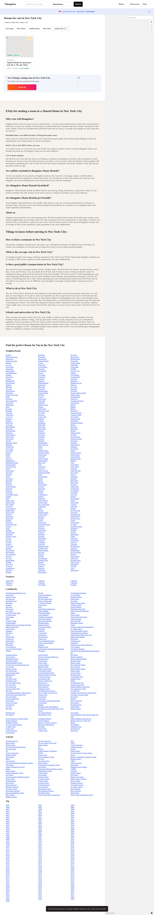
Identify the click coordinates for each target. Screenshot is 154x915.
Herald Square (42, 455)
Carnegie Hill (10, 447)
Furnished (73, 585)
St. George (9, 566)
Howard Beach (75, 498)
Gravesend (41, 379)
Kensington (74, 381)
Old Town (9, 556)
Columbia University (12, 741)
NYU (72, 741)
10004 (7, 807)
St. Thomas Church (76, 629)
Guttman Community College (14, 773)
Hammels (41, 496)
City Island (41, 413)
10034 (72, 825)
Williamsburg (10, 405)
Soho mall (9, 677)
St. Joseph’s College (76, 787)
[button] (150, 4)
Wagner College (10, 771)
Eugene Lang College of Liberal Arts (49, 795)
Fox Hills (8, 542)
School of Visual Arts (12, 753)
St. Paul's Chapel (11, 615)
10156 (40, 865)
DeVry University (76, 791)
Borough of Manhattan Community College (83, 757)
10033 (40, 825)
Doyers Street (42, 729)
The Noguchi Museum (44, 713)
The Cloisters (74, 713)
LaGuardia (74, 771)
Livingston (74, 548)
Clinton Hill (41, 365)
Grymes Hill (9, 546)
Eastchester (9, 419)
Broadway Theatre (11, 669)
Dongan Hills (42, 538)
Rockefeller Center (11, 601)
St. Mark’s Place (11, 727)
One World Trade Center (13, 613)
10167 (72, 871)
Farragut (40, 373)
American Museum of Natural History (17, 719)
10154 (72, 863)
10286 (7, 901)
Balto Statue (9, 645)
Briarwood (9, 485)
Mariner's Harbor (43, 550)
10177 (7, 879)
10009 (72, 809)
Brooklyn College (11, 755)
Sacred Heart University (13, 791)
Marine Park (41, 385)
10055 (40, 833)
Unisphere (41, 645)
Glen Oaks (74, 494)
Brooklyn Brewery (76, 705)
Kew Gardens (10, 504)
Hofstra (8, 769)
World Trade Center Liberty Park (16, 695)
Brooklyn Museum (43, 721)
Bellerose (8, 483)
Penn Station (9, 643)
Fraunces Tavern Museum (45, 643)
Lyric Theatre (10, 667)
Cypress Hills (74, 367)
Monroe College (43, 745)
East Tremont (75, 417)
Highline (73, 699)
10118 (7, 851)
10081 (40, 837)
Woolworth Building (44, 613)
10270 (40, 891)
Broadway (9, 605)
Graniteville (41, 542)
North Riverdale (10, 431)
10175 (40, 877)
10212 (40, 883)
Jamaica (73, 500)
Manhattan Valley (76, 459)
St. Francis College (43, 779)
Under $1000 (10, 581)
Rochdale (41, 518)
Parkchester (9, 433)
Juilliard (40, 749)
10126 (72, 855)
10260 (72, 887)
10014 (40, 813)
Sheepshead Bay (75, 397)
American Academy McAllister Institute (17, 777)
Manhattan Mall (10, 675)
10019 (72, 815)
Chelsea (40, 447)
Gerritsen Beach (75, 377)
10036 (40, 827)
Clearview (41, 487)
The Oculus (74, 601)
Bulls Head (41, 534)
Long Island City (11, 508)
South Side (9, 399)
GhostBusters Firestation (45, 617)
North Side (41, 389)
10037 (72, 827)
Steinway (8, 526)
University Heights (76, 439)
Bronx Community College (46, 757)
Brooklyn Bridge (43, 597)
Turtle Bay (74, 469)
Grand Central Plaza (44, 677)
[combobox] (36, 4)
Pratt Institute (10, 757)
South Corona (42, 522)
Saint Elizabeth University (46, 791)
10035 (7, 827)
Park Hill (41, 556)
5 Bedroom (41, 583)
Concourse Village (76, 415)
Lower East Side (43, 459)
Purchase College (43, 777)
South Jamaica (75, 522)
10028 (72, 821)
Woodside (9, 530)
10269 (7, 891)
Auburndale (74, 477)
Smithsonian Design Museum (79, 633)
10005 (40, 807)
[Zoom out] (151, 25)
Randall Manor (10, 560)
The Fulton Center (11, 679)
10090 (7, 839)
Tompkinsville (10, 568)
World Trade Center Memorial (80, 611)
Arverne (73, 475)
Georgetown (41, 377)
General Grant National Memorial (48, 657)
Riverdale (73, 435)
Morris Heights (10, 427)
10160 (72, 867)
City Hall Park (75, 691)
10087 (72, 837)
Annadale (73, 530)
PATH (7, 619)
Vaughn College (42, 773)
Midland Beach (75, 550)
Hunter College (42, 755)
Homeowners (134, 4)
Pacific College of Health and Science (82, 795)
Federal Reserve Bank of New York (81, 635)
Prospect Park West (11, 731)
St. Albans (74, 524)
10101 (40, 839)
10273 (40, 893)
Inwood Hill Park (43, 687)
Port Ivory (9, 558)
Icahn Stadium (75, 707)
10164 (72, 869)
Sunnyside (41, 526)
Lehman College (43, 781)
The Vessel (9, 607)
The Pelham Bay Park (77, 683)
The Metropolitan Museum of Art (16, 593)
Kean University (75, 789)
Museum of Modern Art (45, 681)
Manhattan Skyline (76, 597)
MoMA (73, 681)
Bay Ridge (74, 355)
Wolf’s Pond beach (76, 701)
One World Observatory (45, 599)
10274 (72, 893)
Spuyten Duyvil (75, 437)
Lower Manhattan (43, 615)
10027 (40, 821)
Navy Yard (74, 387)
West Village (74, 473)
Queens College (75, 751)
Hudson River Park (43, 685)
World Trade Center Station (79, 617)
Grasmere (8, 544)
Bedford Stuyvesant (11, 357)
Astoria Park (42, 699)
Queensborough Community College (49, 765)
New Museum (10, 715)
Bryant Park (74, 697)
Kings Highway (10, 383)
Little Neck (74, 506)
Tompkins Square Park (77, 685)
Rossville (40, 562)
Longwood (9, 425)
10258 (7, 887)
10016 (72, 813)
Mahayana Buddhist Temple (14, 663)
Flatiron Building (43, 611)
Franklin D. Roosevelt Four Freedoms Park (83, 693)
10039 (40, 829)
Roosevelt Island (11, 465)
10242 (7, 885)
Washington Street (76, 727)
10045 (7, 833)
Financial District (43, 451)
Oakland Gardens (43, 512)
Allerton (40, 407)
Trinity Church (75, 615)
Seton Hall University (77, 785)
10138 (7, 861)
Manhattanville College (45, 771)
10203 (72, 881)
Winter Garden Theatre (45, 669)
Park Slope (74, 391)
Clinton (40, 449)
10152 (7, 863)
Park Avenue (74, 639)
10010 (7, 811)
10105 (72, 841)
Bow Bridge (74, 655)
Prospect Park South (12, 395)
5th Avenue (41, 727)
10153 (40, 863)
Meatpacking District (77, 623)
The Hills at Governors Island (79, 695)
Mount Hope (74, 429)
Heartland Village (43, 546)
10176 (72, 877)
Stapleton (41, 566)
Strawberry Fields (11, 621)
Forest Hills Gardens (12, 494)
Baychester (9, 409)
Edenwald (41, 419)
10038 (7, 829)
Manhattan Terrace (76, 383)
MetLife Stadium (76, 709)
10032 (7, 825)
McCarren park (42, 683)
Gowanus (8, 379)
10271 (72, 891)
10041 (7, 831)
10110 (40, 845)
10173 (72, 875)
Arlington (41, 532)
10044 (72, 831)
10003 (72, 805)
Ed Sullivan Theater (12, 661)
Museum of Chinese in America (47, 723)
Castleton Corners (11, 536)
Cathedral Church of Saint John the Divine (18, 625)
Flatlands (8, 375)
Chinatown (74, 447)
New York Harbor (11, 697)
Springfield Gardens (44, 524)
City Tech (41, 759)
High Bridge (74, 421)
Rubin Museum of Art (44, 715)
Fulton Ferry (9, 377)
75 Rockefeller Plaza (77, 677)
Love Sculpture (75, 647)
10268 (72, 889)
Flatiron (73, 451)
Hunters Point (10, 500)
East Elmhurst (75, 489)
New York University (44, 741)
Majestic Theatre (75, 663)
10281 (7, 899)
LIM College (9, 765)
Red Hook (41, 395)
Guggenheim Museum (44, 719)
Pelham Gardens (75, 433)
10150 (40, 861)
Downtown (41, 369)
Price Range (9, 28)
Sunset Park (41, 401)
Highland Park (10, 381)
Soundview (41, 437)
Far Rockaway (75, 491)
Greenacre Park (42, 695)
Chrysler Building (76, 607)
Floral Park (9, 492)
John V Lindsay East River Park (47, 693)
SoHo (39, 465)
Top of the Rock (75, 595)
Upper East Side (43, 471)
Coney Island (10, 367)
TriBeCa (8, 651)
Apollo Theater (42, 663)
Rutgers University (11, 785)
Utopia (8, 528)
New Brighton (10, 552)
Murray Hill (41, 463)
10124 (7, 855)
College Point (75, 487)
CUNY (73, 743)
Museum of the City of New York (81, 721)
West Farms (74, 441)
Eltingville (41, 540)
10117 (72, 849)
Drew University (43, 787)
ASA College (74, 775)
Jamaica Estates (42, 502)
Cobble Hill (74, 365)
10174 (7, 877)
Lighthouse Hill (42, 548)
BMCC (8, 759)
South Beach (74, 564)
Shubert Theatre (75, 671)
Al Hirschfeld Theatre (44, 671)
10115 (7, 849)
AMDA (73, 761)
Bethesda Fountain (43, 625)
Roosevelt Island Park (12, 699)
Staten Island (42, 530)
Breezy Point (74, 483)
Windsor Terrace (43, 405)
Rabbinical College (11, 797)
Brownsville (74, 361)
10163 (40, 869)
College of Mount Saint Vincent (15, 767)
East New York (75, 371)
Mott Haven (9, 429)
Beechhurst (9, 481)
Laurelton (73, 504)
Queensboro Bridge (11, 655)
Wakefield (41, 441)
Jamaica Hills (74, 502)
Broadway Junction (11, 361)
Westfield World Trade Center (47, 675)
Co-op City (9, 417)
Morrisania (74, 427)
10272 (7, 893)
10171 (7, 875)
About (145, 4)
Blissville (41, 483)
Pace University (10, 761)
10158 (7, 867)
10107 (40, 843)
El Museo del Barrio (12, 723)
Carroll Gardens (75, 363)
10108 (72, 843)
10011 (40, 811)
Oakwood (41, 554)
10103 (7, 841)
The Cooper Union (43, 761)
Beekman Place (75, 445)
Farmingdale (74, 765)
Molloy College (42, 763)
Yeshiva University (76, 763)
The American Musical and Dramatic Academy (19, 763)
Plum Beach (9, 393)
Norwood (41, 431)
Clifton (73, 536)
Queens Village (42, 514)
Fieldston (8, 421)
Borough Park (42, 359)
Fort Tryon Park (11, 685)
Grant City (74, 542)
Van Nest (8, 441)
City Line (8, 365)
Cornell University (43, 783)
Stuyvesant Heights (11, 401)
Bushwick (9, 363)
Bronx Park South (43, 411)
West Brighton (75, 403)
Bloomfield (9, 534)
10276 (40, 895)
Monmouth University (12, 787)
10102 (72, 839)
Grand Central (75, 599)
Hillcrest (73, 496)
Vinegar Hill (9, 403)
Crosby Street (10, 729)
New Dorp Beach (76, 552)
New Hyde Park (75, 510)
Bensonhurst (41, 357)
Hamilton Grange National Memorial (82, 645)
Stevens (73, 755)
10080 (7, 837)
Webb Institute (75, 793)
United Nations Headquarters (46, 609)
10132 (40, 859)
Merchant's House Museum (46, 725)
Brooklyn (8, 355)
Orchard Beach (42, 703)
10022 (72, 817)
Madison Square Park (12, 627)
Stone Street (74, 731)
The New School (11, 749)
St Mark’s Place (42, 731)
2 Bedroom (41, 581)
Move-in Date (21, 28)
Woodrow (9, 572)
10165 (7, 871)
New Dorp (41, 552)
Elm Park (8, 540)
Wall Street (9, 473)
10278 (7, 897)
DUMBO (73, 369)
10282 (40, 899)
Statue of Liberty (11, 597)
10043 (40, 831)
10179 (72, 879)
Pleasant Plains (75, 556)
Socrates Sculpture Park (13, 689)
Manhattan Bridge (43, 623)
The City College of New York (47, 743)
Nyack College (10, 779)
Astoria (8, 477)
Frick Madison (75, 725)
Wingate (73, 405)
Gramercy (9, 453)
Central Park (9, 595)
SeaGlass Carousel (76, 619)
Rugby (8, 397)
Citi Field (8, 707)
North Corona (10, 512)
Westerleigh (41, 570)
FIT (7, 751)
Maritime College (76, 759)
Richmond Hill (75, 516)
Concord (8, 538)
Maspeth (73, 508)
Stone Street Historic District (79, 631)
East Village (9, 451)
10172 (40, 875)
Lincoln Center (10, 629)
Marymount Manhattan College (15, 793)
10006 (72, 807)
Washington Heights (44, 473)
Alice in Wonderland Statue (46, 641)
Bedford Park (42, 409)
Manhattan (9, 445)
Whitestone (41, 528)
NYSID (40, 753)
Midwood (73, 385)
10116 (40, 849)
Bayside (40, 479)
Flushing (40, 492)
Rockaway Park (75, 518)
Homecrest (41, 381)
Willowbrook (74, 570)
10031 (72, 823)
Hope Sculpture (42, 661)
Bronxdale (9, 411)
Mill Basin (9, 387)
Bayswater (74, 479)
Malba (40, 508)
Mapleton (8, 385)
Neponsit (40, 510)
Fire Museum (42, 635)
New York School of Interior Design (81, 753)
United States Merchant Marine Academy (50, 769)
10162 (7, 869)
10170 (72, 873)
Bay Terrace (9, 479)
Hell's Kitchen (42, 572)
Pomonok (8, 514)
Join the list (22, 87)
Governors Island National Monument (82, 627)
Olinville (73, 431)
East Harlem (74, 449)
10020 (7, 817)
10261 (7, 889)
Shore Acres (9, 564)
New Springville (11, 554)
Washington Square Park (78, 609)
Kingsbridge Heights (77, 423)
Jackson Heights (43, 500)
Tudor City (41, 469)
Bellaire (40, 481)
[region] (128, 48)
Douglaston (9, 489)
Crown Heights (42, 367)
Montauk (40, 705)
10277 (72, 895)
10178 (40, 879)
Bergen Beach (75, 357)
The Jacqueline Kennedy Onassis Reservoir (18, 693)
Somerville (9, 522)
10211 (7, 883)
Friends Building (11, 623)
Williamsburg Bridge (12, 659)
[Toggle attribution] (151, 913)
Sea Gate (40, 397)
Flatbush (73, 373)
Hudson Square (75, 455)
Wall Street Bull (43, 637)
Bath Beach (41, 355)
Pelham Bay (41, 433)
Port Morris (41, 435)
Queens (40, 475)
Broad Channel (42, 485)
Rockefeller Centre (11, 681)
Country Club (42, 417)
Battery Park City (43, 445)
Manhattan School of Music (79, 767)
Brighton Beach (75, 359)
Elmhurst (41, 491)
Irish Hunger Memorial (77, 649)
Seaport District (10, 657)
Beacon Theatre (75, 667)
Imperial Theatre (76, 673)
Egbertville (74, 538)
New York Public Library (13, 683)
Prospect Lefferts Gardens (78, 393)
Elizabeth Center (75, 679)
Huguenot (9, 548)
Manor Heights (10, 550)
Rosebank (8, 562)
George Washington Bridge (79, 659)
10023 (7, 819)
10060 (72, 833)
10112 (7, 847)
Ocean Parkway (10, 391)
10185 (7, 881)
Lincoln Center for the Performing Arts (17, 665)
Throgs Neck (9, 439)
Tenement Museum (11, 721)
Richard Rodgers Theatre (78, 669)
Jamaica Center (10, 502)
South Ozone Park (11, 524)
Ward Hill (9, 570)
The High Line (10, 599)
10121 (7, 853)
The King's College (11, 789)
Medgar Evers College (77, 777)
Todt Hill (73, 566)
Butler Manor (75, 534)
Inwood (8, 457)
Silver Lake (41, 564)
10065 (7, 835)
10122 (40, 853)
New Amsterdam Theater (78, 665)
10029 (7, 823)
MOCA (73, 723)
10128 (7, 857)
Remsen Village (75, 395)
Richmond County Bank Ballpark (48, 707)
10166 (40, 871)
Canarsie (40, 363)
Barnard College (10, 745)
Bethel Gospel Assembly (78, 637)
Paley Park (9, 691)
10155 (7, 865)
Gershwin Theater (43, 665)
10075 (72, 835)
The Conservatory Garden (78, 689)
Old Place (73, 554)
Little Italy (9, 459)
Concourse (41, 415)
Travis (72, 568)
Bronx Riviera (75, 703)
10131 (7, 859)
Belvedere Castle (75, 661)
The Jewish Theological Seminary (16, 747)
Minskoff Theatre (43, 667)
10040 (72, 829)
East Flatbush (42, 371)
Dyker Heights (10, 371)
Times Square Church (44, 627)
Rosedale (8, 520)
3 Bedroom (74, 581)
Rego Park (41, 516)
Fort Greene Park (11, 687)
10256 (72, 885)
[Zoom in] (151, 22)
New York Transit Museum (14, 725)
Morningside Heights (12, 463)
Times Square (75, 467)
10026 (7, 821)
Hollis (7, 498)
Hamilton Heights (76, 453)
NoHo (72, 463)
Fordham (40, 421)
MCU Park (9, 709)
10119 (40, 851)
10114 (72, 847)
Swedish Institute (11, 781)
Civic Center (9, 449)
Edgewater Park (75, 419)
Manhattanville (10, 461)
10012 (72, 811)
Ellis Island (9, 603)
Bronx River (74, 411)
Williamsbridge (42, 443)
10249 (40, 885)
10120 (72, 851)
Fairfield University (44, 785)
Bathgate (73, 407)
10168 (7, 873)
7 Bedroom (9, 585)
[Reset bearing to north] (151, 28)
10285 (72, 899)
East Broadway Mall (44, 679)
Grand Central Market (44, 619)
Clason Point (9, 415)
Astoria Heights (42, 477)
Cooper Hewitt (42, 633)
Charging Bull (10, 637)
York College (42, 767)
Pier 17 (8, 635)
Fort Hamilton (75, 375)
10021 (40, 817)
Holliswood (41, 498)
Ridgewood (9, 518)
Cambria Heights (11, 487)
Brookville (74, 485)
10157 (72, 865)
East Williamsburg (11, 373)
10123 (72, 853)
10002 (40, 805)
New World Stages (11, 671)
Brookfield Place (76, 675)
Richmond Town (43, 560)
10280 (72, 897)
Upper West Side (76, 471)
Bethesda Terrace (43, 647)
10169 (40, 873)
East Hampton (10, 705)
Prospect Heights (43, 393)
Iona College (9, 775)
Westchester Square (11, 443)
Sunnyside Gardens (76, 526)
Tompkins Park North (77, 401)
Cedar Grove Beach (11, 703)
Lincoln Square (75, 457)
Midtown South (42, 461)
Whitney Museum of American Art (81, 719)
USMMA (73, 769)
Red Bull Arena (10, 713)
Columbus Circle (76, 641)
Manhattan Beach (43, 383)
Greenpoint (74, 379)
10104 (40, 841)
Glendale (8, 496)
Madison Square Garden (78, 603)
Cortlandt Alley (10, 733)
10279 (40, 897)
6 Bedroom (74, 583)
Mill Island (41, 387)
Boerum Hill (9, 359)
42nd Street (41, 629)
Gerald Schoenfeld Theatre (46, 673)
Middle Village (10, 510)
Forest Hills (74, 492)
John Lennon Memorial (45, 621)
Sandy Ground (75, 562)
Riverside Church (43, 659)
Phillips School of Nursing (78, 779)
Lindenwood (42, 506)
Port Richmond (42, 558)
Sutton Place (42, 467)
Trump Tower (42, 639)
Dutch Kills (41, 489)
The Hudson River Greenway (46, 691)
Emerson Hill (75, 540)
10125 (40, 855)
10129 (40, 857)
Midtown (73, 461)
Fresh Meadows (42, 494)
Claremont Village (76, 413)
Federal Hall (74, 643)
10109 (7, 845)
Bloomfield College (44, 793)
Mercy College (10, 795)
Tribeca (8, 469)
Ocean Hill (74, 389)
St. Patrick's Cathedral (44, 603)
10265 (40, 889)
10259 (40, 887)
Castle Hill (9, 413)
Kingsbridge (41, 423)
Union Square (10, 471)
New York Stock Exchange (14, 649)
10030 (40, 823)
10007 (7, 809)
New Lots (9, 389)
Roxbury (40, 520)
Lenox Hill (41, 457)
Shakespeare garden (44, 689)
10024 (40, 819)
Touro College (42, 775)
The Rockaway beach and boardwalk (49, 701)
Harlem (8, 455)
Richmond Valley (76, 560)
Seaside (73, 520)
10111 (72, 845)
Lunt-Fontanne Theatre (12, 673)
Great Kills (41, 544)
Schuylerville (10, 437)
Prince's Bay (74, 558)
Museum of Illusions (77, 657)
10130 (72, 857)
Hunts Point (9, 423)
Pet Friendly (41, 585)
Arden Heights (10, 532)
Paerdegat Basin (43, 391)
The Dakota (41, 651)
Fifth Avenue (9, 609)
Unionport (41, 439)
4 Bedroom (9, 583)
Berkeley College (76, 773)
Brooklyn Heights (43, 361)
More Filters (47, 28)
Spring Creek (42, 399)
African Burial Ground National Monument (51, 649)
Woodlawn (74, 443)
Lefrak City (9, 506)
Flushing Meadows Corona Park (80, 687)
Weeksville (41, 403)
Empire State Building (44, 595)
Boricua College (75, 781)
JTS (39, 747)
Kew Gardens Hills (43, 504)
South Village (75, 465)
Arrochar (73, 532)
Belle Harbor (74, 481)
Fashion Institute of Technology (47, 751)
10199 (40, 881)
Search (78, 4)
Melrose (73, 425)
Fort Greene (41, 375)
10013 (7, 813)
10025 (72, 819)
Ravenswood (9, 516)
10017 (7, 815)
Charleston (41, 536)
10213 (72, 883)
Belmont (73, 409)
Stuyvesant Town (11, 467)
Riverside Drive (75, 729)
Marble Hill (41, 425)
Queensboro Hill (75, 514)
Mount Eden (41, 429)
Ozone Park (74, 512)
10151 (72, 861)
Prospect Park (42, 697)
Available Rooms (34, 28)
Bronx (7, 407)
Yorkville (8, 475)
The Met (40, 593)
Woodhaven (74, 528)
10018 (40, 815)
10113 (40, 847)
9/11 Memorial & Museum (78, 593)
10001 (7, 805)
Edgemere (9, 491)
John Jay (73, 749)
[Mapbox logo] (110, 913)
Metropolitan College (44, 789)
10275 (7, 895)
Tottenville (41, 568)
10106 (7, 843)
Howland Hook (75, 546)
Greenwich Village (43, 453)
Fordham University (77, 747)
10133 (72, 859)
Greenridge (74, 544)
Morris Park (41, 427)
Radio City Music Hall (44, 601)
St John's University (76, 745)
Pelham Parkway (11, 435)
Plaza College (10, 783)
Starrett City (74, 399)
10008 (40, 809)
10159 (40, 867)
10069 (40, 835)
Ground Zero (10, 639)
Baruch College (10, 743)
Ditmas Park (9, 369)
